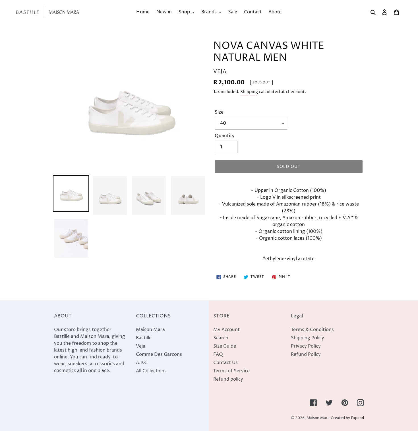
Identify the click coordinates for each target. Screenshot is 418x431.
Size (219, 112)
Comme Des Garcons (159, 354)
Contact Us (225, 363)
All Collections (151, 371)
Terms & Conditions (312, 330)
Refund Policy (306, 354)
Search (220, 338)
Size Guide (224, 346)
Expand (357, 418)
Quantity (225, 136)
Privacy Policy (306, 346)
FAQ (218, 354)
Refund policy (228, 379)
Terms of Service (231, 371)
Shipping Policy (307, 338)
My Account (226, 330)
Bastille (144, 338)
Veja (140, 346)
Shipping (249, 92)
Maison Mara (150, 330)
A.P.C (141, 363)
